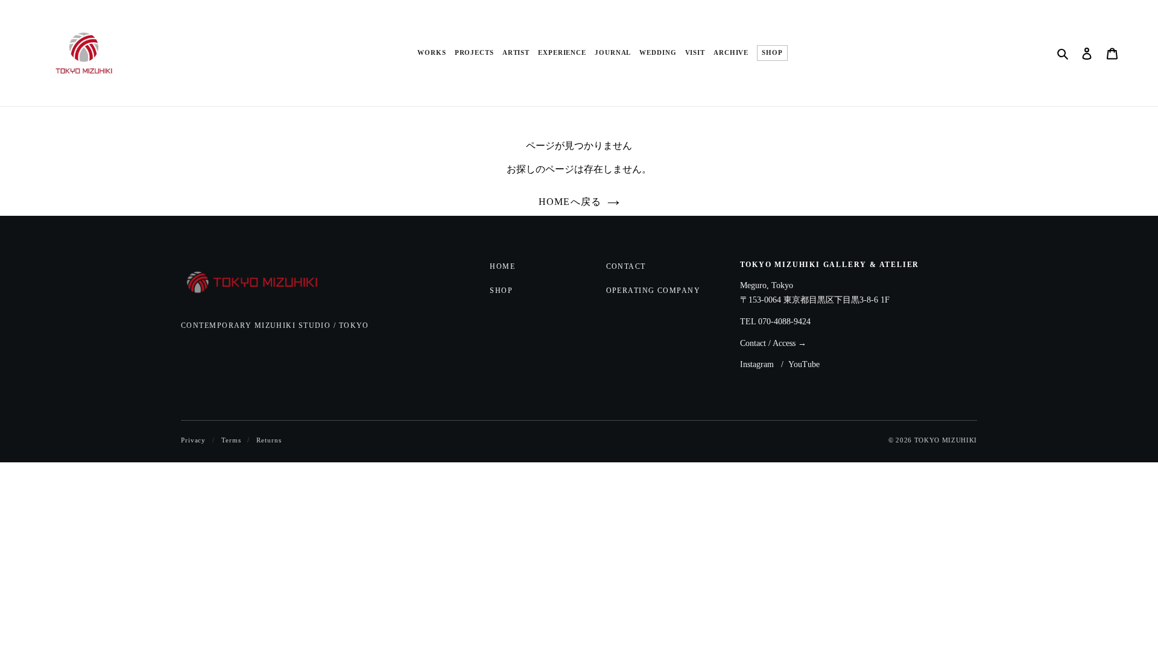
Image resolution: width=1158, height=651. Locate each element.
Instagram (757, 364)
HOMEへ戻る (570, 202)
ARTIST (516, 52)
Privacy (193, 440)
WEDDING (657, 52)
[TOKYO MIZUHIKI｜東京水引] (260, 283)
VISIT (695, 52)
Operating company (653, 290)
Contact (626, 266)
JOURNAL (613, 52)
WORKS (431, 52)
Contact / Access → (773, 343)
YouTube (804, 364)
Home (502, 266)
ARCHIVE (730, 52)
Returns (268, 440)
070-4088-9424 (784, 321)
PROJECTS (474, 52)
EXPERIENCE (562, 52)
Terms (231, 440)
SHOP (772, 52)
